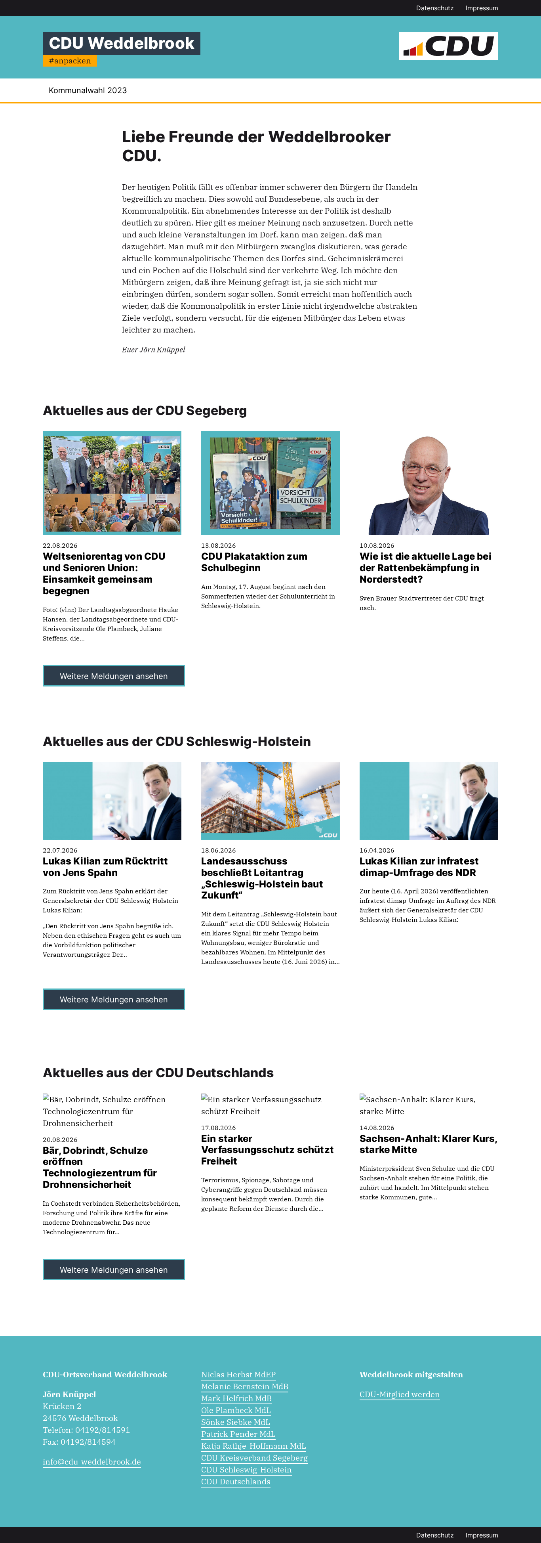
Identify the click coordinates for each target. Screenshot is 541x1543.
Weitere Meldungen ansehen (114, 676)
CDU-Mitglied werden (400, 1394)
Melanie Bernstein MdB (244, 1386)
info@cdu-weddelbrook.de (92, 1461)
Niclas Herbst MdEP (238, 1374)
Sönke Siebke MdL (235, 1422)
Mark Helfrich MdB (236, 1398)
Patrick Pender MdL (238, 1433)
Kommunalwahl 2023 (88, 90)
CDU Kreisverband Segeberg (254, 1457)
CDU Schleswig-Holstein (246, 1469)
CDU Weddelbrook (121, 43)
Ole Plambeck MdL (236, 1410)
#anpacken (70, 60)
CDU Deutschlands (235, 1481)
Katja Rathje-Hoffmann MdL (253, 1445)
